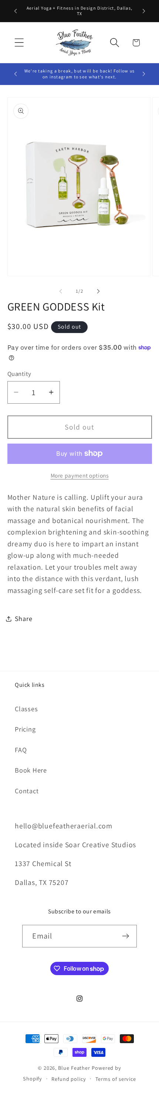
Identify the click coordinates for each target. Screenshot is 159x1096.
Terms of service (115, 1078)
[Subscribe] (125, 936)
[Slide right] (98, 291)
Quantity (19, 374)
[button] (19, 42)
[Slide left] (61, 291)
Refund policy (68, 1078)
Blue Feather (74, 1067)
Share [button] (24, 618)
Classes (26, 708)
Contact (26, 790)
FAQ (21, 749)
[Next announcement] (144, 11)
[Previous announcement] (15, 11)
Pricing (25, 729)
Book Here (31, 770)
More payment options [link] (80, 475)
